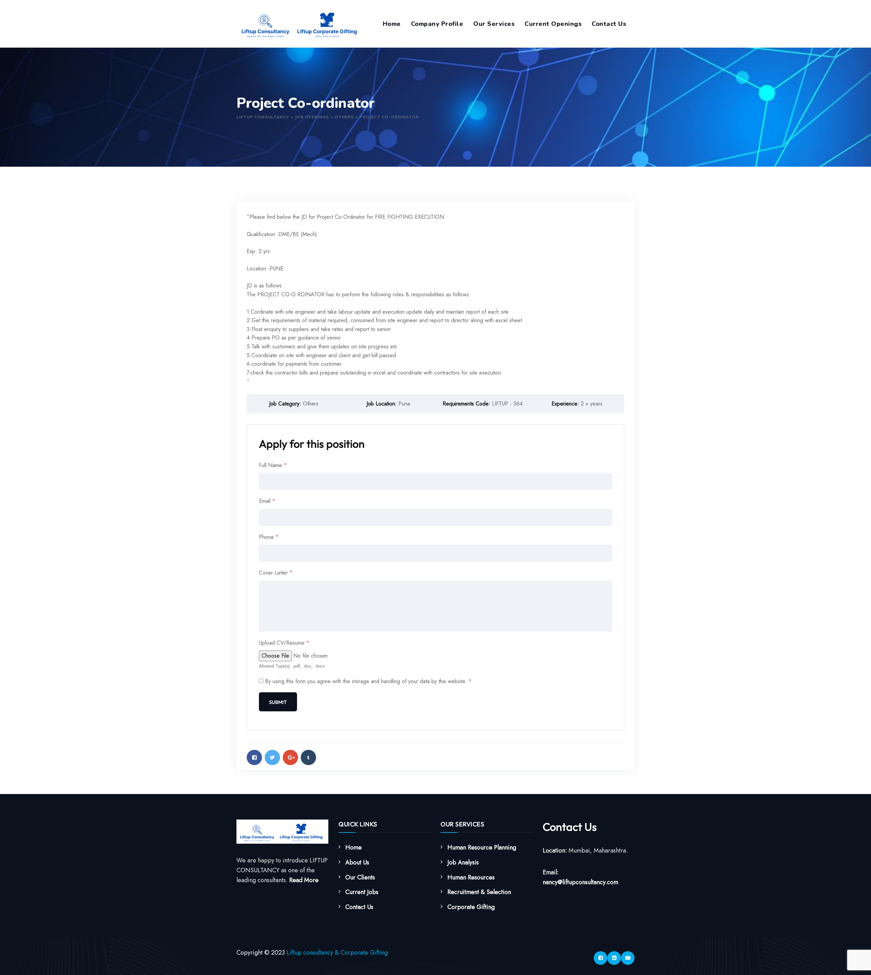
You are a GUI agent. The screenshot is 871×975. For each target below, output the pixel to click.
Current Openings (553, 24)
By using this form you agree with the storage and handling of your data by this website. (368, 681)
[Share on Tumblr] (308, 757)
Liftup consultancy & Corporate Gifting (337, 952)
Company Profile (437, 24)
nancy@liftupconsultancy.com (580, 882)
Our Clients (360, 877)
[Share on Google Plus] (290, 757)
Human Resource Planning (481, 847)
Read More (303, 880)
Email (267, 501)
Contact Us (609, 24)
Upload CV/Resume (284, 643)
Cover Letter (276, 573)
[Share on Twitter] (272, 757)
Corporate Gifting (471, 907)
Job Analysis (463, 862)
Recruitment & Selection (479, 892)
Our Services (493, 24)
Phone (269, 537)
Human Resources (471, 877)
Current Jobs (361, 892)
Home (392, 24)
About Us (357, 862)
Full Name (273, 465)
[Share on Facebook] (254, 757)
